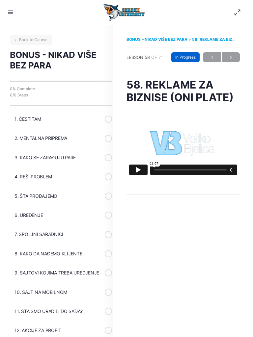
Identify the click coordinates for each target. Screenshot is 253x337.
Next (231, 57)
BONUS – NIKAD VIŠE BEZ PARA (157, 39)
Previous (212, 57)
